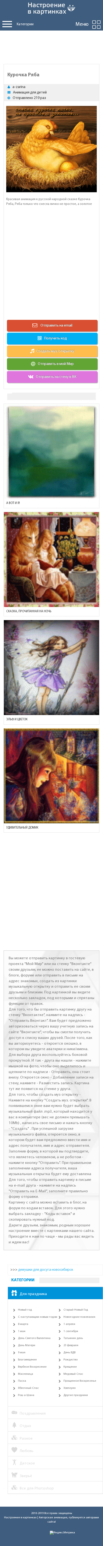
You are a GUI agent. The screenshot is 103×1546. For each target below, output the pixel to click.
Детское (27, 1463)
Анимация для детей (30, 92)
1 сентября (70, 1331)
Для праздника (33, 1294)
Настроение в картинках (20, 1517)
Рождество (70, 1359)
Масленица (25, 1374)
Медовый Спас (73, 1374)
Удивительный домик (22, 827)
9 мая (21, 1352)
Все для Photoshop (37, 1488)
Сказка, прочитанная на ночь (28, 611)
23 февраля (70, 1345)
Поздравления (33, 1413)
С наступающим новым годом (37, 1317)
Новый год (25, 1309)
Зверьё (26, 1476)
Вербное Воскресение (32, 1366)
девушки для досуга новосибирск (45, 1270)
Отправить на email (56, 325)
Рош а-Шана (26, 1395)
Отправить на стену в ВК (56, 377)
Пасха (22, 1381)
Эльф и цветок (17, 719)
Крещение (70, 1366)
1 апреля (69, 1324)
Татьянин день (73, 1338)
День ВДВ (69, 1352)
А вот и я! (13, 503)
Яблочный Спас (28, 1388)
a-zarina (18, 87)
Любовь (26, 1451)
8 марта (23, 1324)
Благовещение (27, 1359)
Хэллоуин (69, 1388)
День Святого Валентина (34, 1338)
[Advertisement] (51, 46)
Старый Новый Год (75, 1309)
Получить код (55, 338)
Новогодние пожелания (79, 1317)
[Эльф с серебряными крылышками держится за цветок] (51, 667)
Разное (26, 1439)
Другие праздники (75, 1395)
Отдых (25, 1426)
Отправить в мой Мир (56, 364)
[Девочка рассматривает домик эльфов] (51, 775)
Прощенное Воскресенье (79, 1381)
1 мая (21, 1331)
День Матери (26, 1345)
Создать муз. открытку (55, 351)
